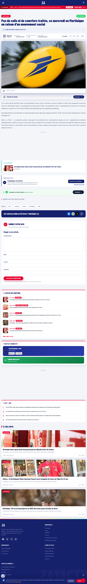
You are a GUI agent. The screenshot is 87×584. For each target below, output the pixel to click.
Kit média (3, 572)
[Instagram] (11, 539)
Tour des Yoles (5, 551)
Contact (47, 559)
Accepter (81, 581)
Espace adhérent (49, 551)
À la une (47, 535)
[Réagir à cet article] (70, 36)
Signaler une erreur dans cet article (12, 199)
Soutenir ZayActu (49, 556)
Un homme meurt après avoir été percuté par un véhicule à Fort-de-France (28, 449)
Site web (6, 269)
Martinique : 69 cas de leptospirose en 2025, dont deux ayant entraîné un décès (30, 508)
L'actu (46, 530)
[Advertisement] (43, 146)
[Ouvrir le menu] (3, 3)
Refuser (71, 581)
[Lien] (81, 214)
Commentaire (8, 236)
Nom (5, 254)
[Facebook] (69, 214)
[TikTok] (7, 539)
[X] (77, 214)
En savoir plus (17, 581)
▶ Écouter (79, 97)
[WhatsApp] (73, 214)
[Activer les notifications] (3, 576)
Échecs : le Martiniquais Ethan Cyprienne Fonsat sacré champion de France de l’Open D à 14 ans (35, 479)
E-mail (6, 262)
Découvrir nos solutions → (76, 181)
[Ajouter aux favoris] (73, 36)
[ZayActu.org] (43, 3)
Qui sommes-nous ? (50, 548)
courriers (17, 206)
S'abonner (82, 16)
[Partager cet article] (83, 575)
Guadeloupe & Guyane (50, 540)
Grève (24, 206)
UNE (39, 206)
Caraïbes (47, 532)
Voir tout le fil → (9, 336)
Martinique (9, 12)
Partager (65, 36)
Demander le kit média (79, 184)
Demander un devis (6, 574)
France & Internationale (51, 537)
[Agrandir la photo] (43, 64)
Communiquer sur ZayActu (8, 567)
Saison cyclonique (6, 548)
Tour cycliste (4, 553)
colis (9, 206)
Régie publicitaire (49, 553)
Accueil (3, 12)
